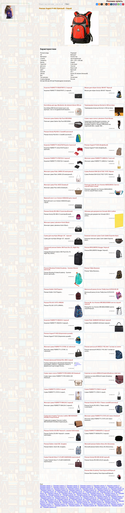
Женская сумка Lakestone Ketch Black (56, 222)
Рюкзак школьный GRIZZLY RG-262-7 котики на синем (103, 346)
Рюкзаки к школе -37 (55, 495)
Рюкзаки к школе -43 (60, 496)
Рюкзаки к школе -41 (111, 495)
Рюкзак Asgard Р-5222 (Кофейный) (96, 145)
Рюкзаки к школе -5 (100, 485)
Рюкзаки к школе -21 (75, 490)
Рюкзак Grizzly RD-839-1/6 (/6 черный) (97, 457)
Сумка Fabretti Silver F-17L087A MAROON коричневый (62, 457)
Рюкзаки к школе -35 (110, 493)
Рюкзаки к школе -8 (59, 487)
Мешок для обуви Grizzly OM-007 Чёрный (98, 87)
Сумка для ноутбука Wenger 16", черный (57, 235)
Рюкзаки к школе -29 (106, 492)
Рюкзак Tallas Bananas (92, 268)
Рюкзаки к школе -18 (117, 488)
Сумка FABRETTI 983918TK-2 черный (97, 430)
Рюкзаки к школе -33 (82, 493)
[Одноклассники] (99, 4)
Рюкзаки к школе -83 (49, 507)
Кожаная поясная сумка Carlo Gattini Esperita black (101, 235)
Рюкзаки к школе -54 (49, 499)
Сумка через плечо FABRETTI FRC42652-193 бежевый (62, 373)
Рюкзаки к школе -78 (61, 505)
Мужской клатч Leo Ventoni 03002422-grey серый (60, 198)
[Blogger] (104, 4)
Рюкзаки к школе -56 (78, 499)
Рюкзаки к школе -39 (83, 495)
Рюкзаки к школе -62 (82, 501)
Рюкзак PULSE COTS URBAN (54, 302)
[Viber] (116, 4)
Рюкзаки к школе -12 (115, 487)
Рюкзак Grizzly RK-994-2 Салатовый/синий (58, 211)
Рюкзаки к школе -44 (74, 496)
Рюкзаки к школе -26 (63, 492)
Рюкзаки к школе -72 (60, 504)
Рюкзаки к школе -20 (61, 490)
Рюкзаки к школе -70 (111, 502)
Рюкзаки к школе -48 (47, 498)
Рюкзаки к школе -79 (75, 505)
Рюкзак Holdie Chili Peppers (53, 289)
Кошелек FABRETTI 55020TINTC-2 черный (58, 87)
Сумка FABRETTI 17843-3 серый (95, 389)
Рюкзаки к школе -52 (104, 498)
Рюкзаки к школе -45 (89, 496)
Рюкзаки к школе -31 (54, 493)
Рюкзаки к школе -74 (89, 504)
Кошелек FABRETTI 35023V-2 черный (56, 320)
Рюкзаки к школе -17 (103, 488)
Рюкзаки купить (115, 1)
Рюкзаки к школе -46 (103, 496)
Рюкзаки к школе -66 (55, 502)
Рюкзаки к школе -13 (46, 488)
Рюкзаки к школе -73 (74, 504)
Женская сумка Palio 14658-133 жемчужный (58, 171)
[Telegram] (121, 4)
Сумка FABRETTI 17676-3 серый (54, 389)
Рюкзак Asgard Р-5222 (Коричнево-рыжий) (58, 333)
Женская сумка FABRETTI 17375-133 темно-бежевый (102, 416)
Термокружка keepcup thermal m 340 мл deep (100, 105)
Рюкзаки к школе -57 (92, 499)
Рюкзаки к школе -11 (100, 487)
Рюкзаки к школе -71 (46, 504)
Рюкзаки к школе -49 (61, 498)
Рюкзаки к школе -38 (69, 495)
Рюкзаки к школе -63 (96, 501)
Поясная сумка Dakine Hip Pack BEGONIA (58, 118)
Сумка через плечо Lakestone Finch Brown (99, 118)
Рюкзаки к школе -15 (74, 488)
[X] (102, 4)
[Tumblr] (114, 4)
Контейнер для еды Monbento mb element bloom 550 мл (62, 105)
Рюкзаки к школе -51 (90, 498)
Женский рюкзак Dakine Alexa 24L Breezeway (100, 444)
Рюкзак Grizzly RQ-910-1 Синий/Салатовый (58, 131)
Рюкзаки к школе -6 (113, 485)
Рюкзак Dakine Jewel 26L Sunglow (55, 444)
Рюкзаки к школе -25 (49, 492)
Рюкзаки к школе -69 (97, 502)
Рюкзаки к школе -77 (47, 505)
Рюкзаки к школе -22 (90, 490)
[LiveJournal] (111, 4)
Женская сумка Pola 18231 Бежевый (56, 184)
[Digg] (106, 4)
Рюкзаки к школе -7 (46, 487)
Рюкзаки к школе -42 (46, 496)
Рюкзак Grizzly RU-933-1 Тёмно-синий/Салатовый (101, 402)
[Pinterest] (123, 4)
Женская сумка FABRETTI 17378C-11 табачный (59, 346)
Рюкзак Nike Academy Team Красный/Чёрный (100, 470)
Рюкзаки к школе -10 (86, 487)
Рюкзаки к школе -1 (46, 485)
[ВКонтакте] (97, 4)
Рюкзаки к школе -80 (90, 505)
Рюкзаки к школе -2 (59, 485)
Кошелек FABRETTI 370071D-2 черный (57, 158)
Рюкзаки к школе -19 (47, 490)
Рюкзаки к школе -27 (78, 492)
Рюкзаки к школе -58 (106, 499)
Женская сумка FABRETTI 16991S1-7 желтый (99, 158)
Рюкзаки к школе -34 (96, 493)
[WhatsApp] (118, 4)
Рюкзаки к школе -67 (69, 502)
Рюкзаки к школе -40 (97, 495)
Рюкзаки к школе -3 (73, 485)
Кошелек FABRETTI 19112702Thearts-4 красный (60, 145)
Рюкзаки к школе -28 (92, 492)
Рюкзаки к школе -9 (73, 487)
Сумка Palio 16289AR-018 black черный (98, 320)
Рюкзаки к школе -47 (117, 496)
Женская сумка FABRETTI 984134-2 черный (58, 402)
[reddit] (109, 4)
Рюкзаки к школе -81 (104, 505)
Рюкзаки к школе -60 (54, 501)
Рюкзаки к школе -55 (63, 499)
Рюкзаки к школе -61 (68, 501)
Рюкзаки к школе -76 (117, 504)
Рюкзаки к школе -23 (104, 490)
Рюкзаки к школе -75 (103, 504)
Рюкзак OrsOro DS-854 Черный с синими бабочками (61, 430)
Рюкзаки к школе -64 (110, 501)
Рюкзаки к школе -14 (60, 488)
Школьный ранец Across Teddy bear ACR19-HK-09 (101, 289)
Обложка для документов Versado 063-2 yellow (100, 211)
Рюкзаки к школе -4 (86, 485)
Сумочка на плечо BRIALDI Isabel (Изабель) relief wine (103, 373)
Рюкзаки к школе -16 (89, 488)
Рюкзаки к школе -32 (68, 493)
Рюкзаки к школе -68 (83, 502)
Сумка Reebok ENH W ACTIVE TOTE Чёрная (99, 171)
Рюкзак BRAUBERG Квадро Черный (97, 247)
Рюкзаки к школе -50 (75, 498)
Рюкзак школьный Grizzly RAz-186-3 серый (58, 360)
